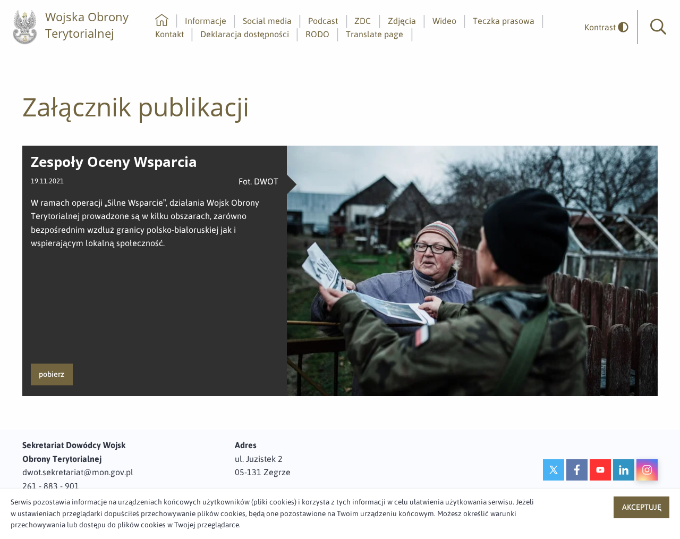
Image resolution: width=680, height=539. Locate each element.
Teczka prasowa (503, 21)
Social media (267, 21)
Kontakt (169, 34)
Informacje (205, 21)
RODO (317, 34)
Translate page (374, 34)
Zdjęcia (402, 21)
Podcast (323, 21)
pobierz (51, 374)
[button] (658, 27)
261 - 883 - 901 (50, 486)
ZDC (362, 21)
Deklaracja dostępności (244, 34)
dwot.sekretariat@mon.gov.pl (77, 472)
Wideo (444, 21)
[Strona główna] (161, 21)
